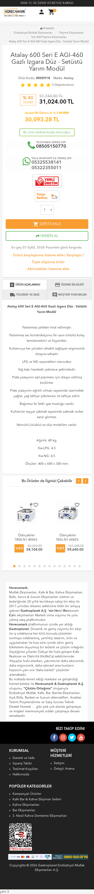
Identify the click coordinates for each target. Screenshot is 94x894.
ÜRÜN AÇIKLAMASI (24, 285)
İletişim (59, 763)
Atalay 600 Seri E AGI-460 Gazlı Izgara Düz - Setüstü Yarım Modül (49, 41)
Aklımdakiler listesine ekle (47, 269)
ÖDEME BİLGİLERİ (69, 285)
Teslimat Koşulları (25, 769)
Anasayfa (48, 28)
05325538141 (46, 162)
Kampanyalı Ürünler (27, 793)
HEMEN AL (48, 236)
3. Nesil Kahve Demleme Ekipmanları (40, 815)
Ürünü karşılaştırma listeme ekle (37, 255)
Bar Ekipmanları (24, 810)
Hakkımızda (21, 774)
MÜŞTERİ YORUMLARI (69, 295)
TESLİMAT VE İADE (24, 295)
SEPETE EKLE (47, 224)
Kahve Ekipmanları (26, 804)
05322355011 (46, 168)
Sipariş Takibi (22, 763)
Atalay (68, 78)
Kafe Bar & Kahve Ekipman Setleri (37, 799)
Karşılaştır (74, 255)
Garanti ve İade (24, 758)
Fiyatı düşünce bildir (47, 262)
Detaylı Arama (64, 768)
